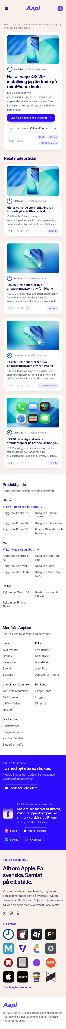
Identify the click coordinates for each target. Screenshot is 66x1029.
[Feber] (50, 934)
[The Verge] (22, 948)
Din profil (41, 703)
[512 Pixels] (22, 962)
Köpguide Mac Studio (16, 572)
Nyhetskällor (43, 662)
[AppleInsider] (36, 934)
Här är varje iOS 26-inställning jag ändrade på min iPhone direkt (30, 209)
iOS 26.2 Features (48, 385)
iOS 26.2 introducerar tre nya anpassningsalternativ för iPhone (30, 363)
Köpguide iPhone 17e (48, 523)
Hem (6, 24)
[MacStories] (8, 962)
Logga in (40, 697)
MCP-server (10, 697)
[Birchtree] (36, 962)
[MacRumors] (22, 934)
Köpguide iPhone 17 (15, 513)
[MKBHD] (50, 977)
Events (7, 668)
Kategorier (9, 662)
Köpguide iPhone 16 (15, 529)
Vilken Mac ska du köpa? (21, 549)
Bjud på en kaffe (13, 744)
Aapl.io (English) (13, 738)
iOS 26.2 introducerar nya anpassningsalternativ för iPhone (30, 286)
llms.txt (7, 709)
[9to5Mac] (8, 934)
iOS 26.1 (53, 231)
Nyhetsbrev (42, 650)
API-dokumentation (15, 691)
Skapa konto (43, 691)
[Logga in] (60, 8)
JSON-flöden (11, 703)
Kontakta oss (11, 726)
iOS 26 (16, 24)
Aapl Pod (41, 668)
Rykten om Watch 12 (16, 592)
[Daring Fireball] (50, 948)
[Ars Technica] (50, 962)
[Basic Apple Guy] (36, 977)
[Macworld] (8, 948)
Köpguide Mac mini (15, 566)
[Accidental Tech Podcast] (22, 977)
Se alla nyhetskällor (17, 987)
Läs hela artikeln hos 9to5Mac (29, 117)
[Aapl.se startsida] (10, 1005)
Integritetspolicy (13, 732)
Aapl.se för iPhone (47, 674)
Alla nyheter (10, 650)
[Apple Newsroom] (8, 977)
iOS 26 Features (49, 143)
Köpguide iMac (44, 566)
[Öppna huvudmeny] (6, 8)
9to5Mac (19, 69)
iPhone (53, 137)
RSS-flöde (42, 656)
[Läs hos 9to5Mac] (27, 231)
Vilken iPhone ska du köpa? (23, 507)
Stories (7, 656)
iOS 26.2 (53, 308)
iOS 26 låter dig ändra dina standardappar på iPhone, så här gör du (32, 443)
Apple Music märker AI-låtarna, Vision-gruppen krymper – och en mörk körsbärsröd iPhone (39, 813)
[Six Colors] (36, 948)
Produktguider (15, 484)
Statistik (8, 674)
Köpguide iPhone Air (16, 523)
